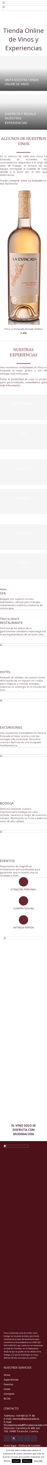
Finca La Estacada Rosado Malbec (23, 329)
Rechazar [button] (27, 1461)
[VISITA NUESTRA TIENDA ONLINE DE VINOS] (23, 73)
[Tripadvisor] (34, 1438)
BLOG (7, 1398)
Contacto (9, 1393)
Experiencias (11, 1379)
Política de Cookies (29, 1445)
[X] (14, 1438)
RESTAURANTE (11, 622)
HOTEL (5, 672)
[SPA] (3, 589)
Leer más (38, 1461)
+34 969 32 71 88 (25, 1415)
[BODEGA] (23, 756)
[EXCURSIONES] (23, 700)
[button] (23, 338)
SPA (3, 593)
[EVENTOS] (23, 832)
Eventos (8, 1384)
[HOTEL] (23, 645)
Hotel (7, 1389)
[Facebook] (7, 1438)
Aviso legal (10, 1445)
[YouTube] (20, 1438)
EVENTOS (7, 861)
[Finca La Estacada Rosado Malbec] (23, 190)
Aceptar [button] (16, 1461)
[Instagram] (27, 1438)
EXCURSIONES (11, 727)
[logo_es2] (23, 1030)
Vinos (7, 1375)
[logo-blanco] (23, 1238)
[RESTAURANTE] (9, 619)
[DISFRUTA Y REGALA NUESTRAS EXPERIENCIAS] (23, 112)
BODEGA (7, 803)
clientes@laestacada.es (25, 1418)
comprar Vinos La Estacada (26, 180)
